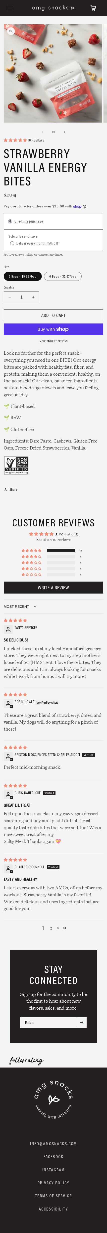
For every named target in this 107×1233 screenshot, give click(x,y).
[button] (9, 7)
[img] (15, 620)
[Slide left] (42, 132)
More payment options (54, 341)
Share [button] (13, 489)
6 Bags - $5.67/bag (62, 276)
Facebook (53, 1156)
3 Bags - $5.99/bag (23, 276)
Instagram (53, 1170)
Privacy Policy (53, 1183)
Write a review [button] (53, 587)
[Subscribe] (81, 1022)
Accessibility (53, 1209)
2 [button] (51, 928)
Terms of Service (53, 1196)
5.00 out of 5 (66, 534)
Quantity (9, 287)
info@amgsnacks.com (53, 1143)
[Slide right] (64, 132)
